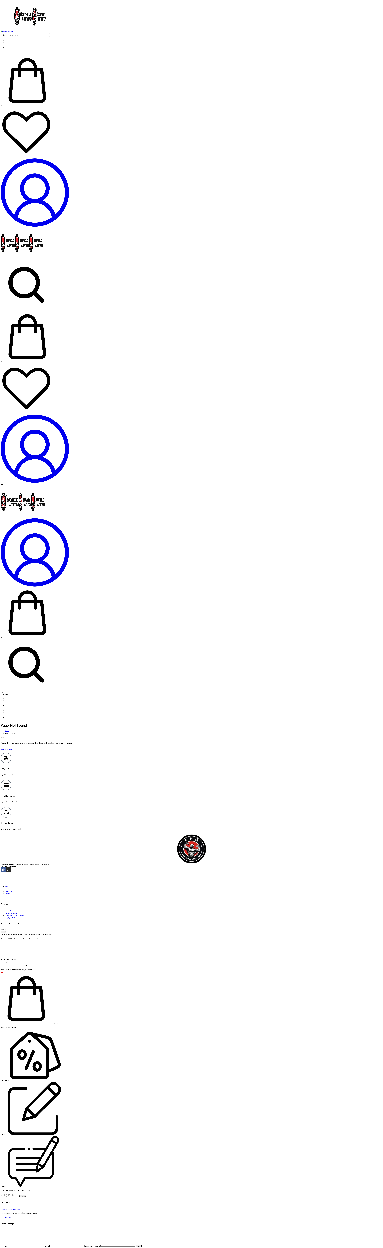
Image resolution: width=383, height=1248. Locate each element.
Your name (4, 1246)
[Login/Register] (35, 226)
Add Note (23, 1196)
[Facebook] (3, 869)
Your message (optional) (93, 1246)
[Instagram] (8, 869)
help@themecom (6, 1217)
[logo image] (23, 31)
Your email (46, 1246)
